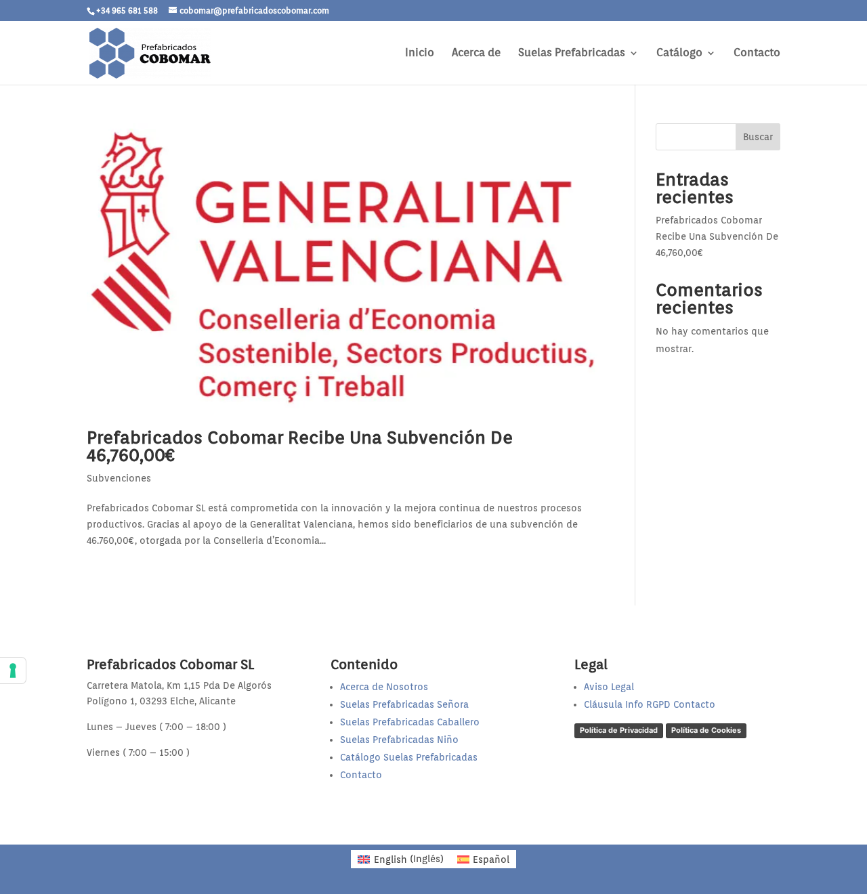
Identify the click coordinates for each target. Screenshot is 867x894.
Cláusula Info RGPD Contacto (649, 704)
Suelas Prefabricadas (571, 53)
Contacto (757, 53)
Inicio (419, 53)
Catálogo (679, 53)
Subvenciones (119, 478)
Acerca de (476, 53)
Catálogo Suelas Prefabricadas (409, 757)
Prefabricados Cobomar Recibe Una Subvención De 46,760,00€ (300, 446)
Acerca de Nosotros (384, 686)
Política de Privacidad (619, 730)
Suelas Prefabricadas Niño (399, 739)
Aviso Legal (609, 686)
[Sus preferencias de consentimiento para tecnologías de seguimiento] (13, 670)
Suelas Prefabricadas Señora (404, 704)
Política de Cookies (706, 730)
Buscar (758, 136)
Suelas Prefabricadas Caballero (410, 722)
